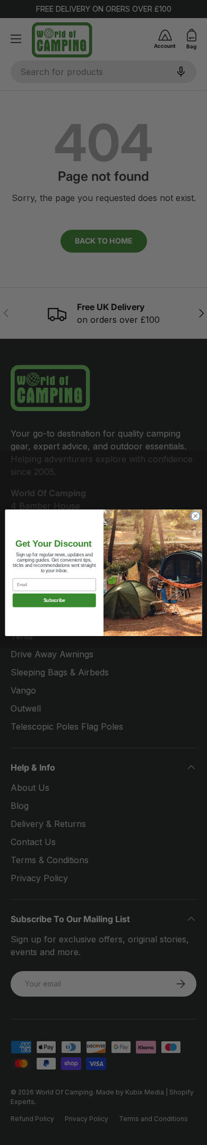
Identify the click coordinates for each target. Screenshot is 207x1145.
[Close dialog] (195, 515)
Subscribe (54, 600)
